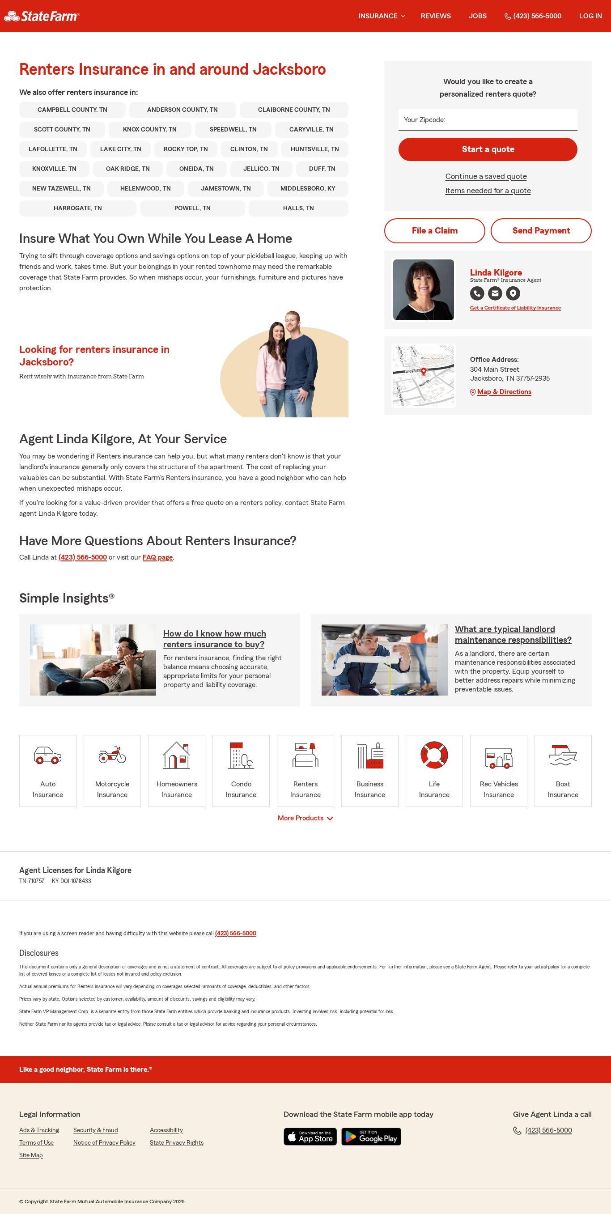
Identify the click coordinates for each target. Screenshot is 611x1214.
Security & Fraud (95, 1130)
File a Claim (435, 230)
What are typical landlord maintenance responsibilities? (513, 635)
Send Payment (541, 230)
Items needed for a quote (488, 191)
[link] (42, 16)
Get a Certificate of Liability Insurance (515, 307)
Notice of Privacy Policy (104, 1143)
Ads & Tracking (39, 1130)
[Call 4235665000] (477, 293)
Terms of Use (36, 1143)
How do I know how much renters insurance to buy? (214, 639)
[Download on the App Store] (310, 1137)
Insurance (378, 16)
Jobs (478, 16)
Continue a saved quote (486, 176)
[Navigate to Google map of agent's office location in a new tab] (513, 293)
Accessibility (166, 1130)
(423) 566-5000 (537, 16)
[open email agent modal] (495, 294)
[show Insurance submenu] (401, 16)
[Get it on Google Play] (371, 1137)
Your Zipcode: (425, 119)
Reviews (436, 16)
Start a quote (488, 149)
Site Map (31, 1155)
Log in (590, 16)
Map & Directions (504, 391)
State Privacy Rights (177, 1143)
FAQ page (158, 557)
